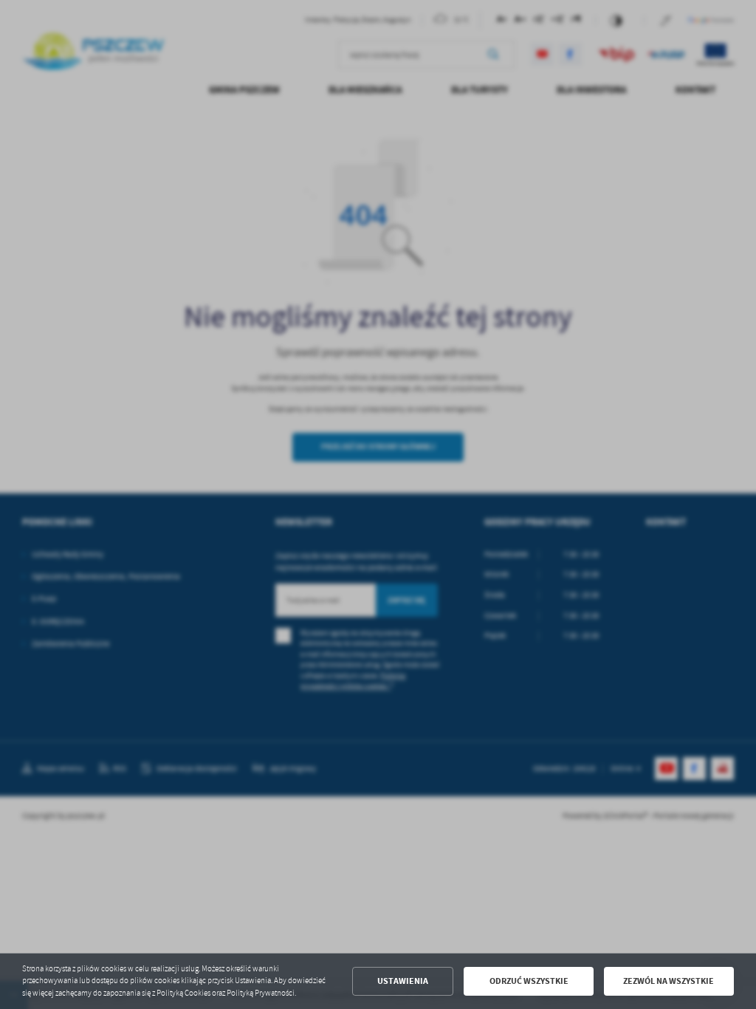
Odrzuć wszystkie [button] (528, 981)
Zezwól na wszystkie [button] (668, 981)
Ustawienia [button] (402, 981)
